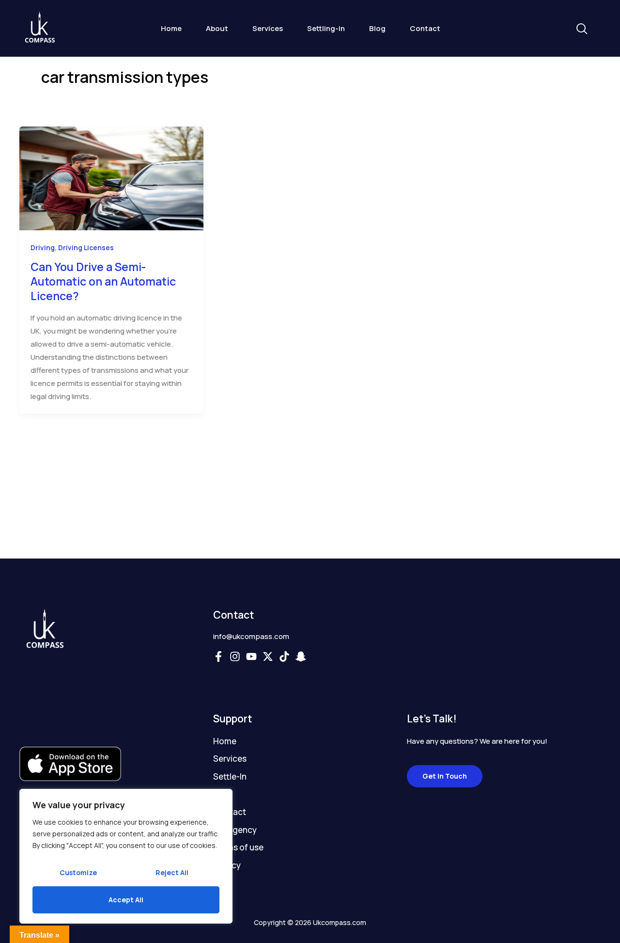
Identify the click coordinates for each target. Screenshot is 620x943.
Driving (43, 247)
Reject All (171, 872)
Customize (78, 872)
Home (171, 28)
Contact (425, 28)
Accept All (125, 899)
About (217, 28)
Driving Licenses (86, 247)
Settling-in (326, 28)
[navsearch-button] (581, 29)
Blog (377, 28)
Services (267, 28)
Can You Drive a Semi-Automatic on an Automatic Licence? (103, 281)
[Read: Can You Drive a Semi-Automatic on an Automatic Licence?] (111, 178)
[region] (125, 856)
